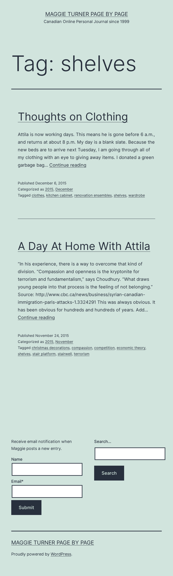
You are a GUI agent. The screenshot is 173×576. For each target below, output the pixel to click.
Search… (102, 441)
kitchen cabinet (59, 195)
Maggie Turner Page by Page (86, 14)
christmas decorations (51, 347)
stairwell (65, 353)
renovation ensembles (93, 195)
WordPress (61, 554)
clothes (38, 195)
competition (104, 347)
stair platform (44, 353)
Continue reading (67, 165)
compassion (82, 347)
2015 (49, 189)
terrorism (81, 353)
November (64, 341)
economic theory (131, 347)
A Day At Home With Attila (84, 246)
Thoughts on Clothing (73, 116)
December (64, 189)
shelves (120, 195)
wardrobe (136, 195)
